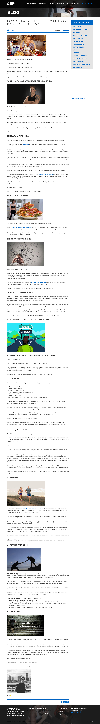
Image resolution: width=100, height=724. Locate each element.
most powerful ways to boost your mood (31, 509)
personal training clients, (45, 174)
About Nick (31, 4)
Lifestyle (76, 53)
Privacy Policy (38, 721)
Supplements (78, 47)
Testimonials (62, 4)
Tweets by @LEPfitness (78, 98)
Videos (75, 50)
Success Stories (79, 35)
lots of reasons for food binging (22, 227)
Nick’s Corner (78, 44)
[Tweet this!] (61, 30)
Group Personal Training (15, 715)
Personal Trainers (81, 65)
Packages (42, 4)
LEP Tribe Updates (80, 56)
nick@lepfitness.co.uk (80, 708)
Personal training (13, 708)
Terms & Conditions (30, 721)
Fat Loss (76, 27)
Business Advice (79, 59)
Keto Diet (77, 67)
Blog (52, 4)
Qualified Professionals (20, 721)
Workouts (77, 38)
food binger (25, 144)
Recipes (76, 32)
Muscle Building (80, 29)
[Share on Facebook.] (64, 30)
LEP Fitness (10, 4)
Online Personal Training (15, 711)
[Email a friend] (68, 30)
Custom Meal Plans (13, 710)
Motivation (78, 62)
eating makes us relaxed (38, 282)
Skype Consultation (13, 713)
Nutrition (77, 41)
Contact (75, 4)
